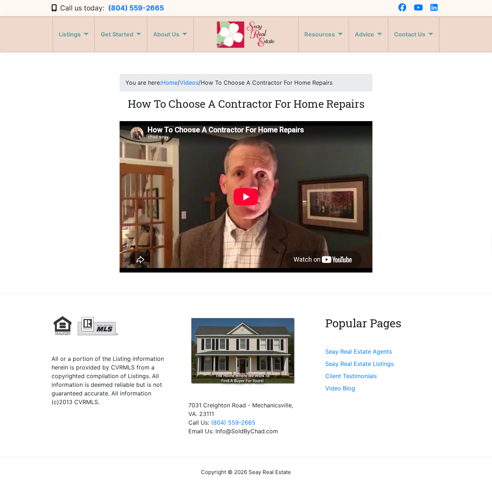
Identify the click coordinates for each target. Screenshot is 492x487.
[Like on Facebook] (402, 8)
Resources (319, 34)
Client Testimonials (351, 376)
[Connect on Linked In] (434, 8)
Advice (364, 34)
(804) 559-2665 (136, 8)
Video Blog (340, 388)
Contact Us (409, 34)
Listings (70, 34)
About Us (166, 34)
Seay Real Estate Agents (358, 351)
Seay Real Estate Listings (359, 363)
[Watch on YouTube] (418, 8)
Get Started (117, 34)
